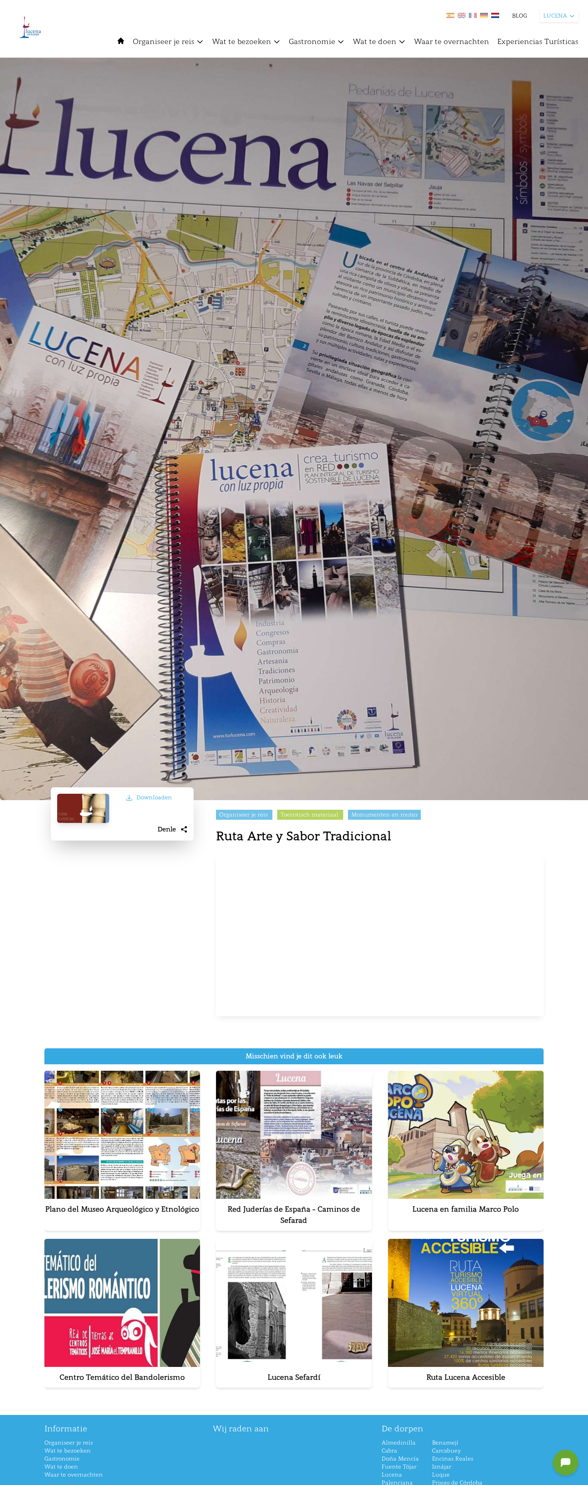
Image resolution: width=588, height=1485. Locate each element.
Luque (441, 1474)
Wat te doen (374, 41)
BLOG (519, 15)
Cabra (389, 1450)
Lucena (392, 1474)
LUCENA (555, 15)
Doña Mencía (400, 1458)
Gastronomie (312, 41)
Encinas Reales (452, 1458)
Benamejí (445, 1442)
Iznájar (441, 1466)
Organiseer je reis (163, 41)
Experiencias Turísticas (537, 41)
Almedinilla (399, 1442)
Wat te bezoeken (241, 41)
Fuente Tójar (399, 1466)
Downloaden (154, 797)
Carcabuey (446, 1450)
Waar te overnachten (451, 41)
